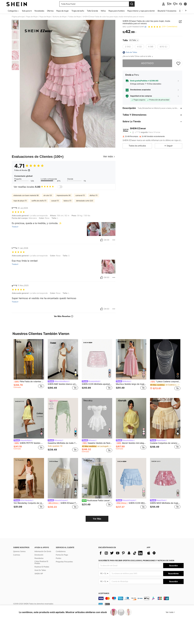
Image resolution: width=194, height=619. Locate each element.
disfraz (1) (93, 195)
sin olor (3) (47, 195)
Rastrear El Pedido (42, 567)
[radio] (128, 46)
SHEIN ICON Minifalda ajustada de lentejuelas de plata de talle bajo (97, 384)
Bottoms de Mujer (60, 17)
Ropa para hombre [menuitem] (117, 11)
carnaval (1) (80, 195)
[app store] (149, 554)
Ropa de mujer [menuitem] (62, 11)
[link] (169, 4)
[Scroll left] (182, 11)
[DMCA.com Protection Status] (107, 604)
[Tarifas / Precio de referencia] (135, 32)
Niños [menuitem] (103, 11)
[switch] (59, 186)
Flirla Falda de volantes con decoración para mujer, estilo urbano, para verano (29, 381)
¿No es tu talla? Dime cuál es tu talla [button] (137, 56)
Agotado (147, 63)
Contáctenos (61, 551)
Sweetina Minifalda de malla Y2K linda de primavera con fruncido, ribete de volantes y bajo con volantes (63, 443)
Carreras (16, 555)
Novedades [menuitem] (39, 11)
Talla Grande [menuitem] (92, 11)
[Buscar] (132, 4)
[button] (180, 4)
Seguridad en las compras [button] (141, 96)
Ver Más (97, 519)
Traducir (15, 227)
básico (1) (67, 201)
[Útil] (101, 240)
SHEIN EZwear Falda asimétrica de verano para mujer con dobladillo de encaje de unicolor (63, 503)
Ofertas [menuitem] (50, 11)
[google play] (154, 554)
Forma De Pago (62, 555)
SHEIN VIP (39, 574)
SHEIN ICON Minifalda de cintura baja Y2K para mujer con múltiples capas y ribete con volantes (131, 503)
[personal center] (163, 4)
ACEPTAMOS (103, 593)
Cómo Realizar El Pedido (41, 562)
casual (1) (55, 201)
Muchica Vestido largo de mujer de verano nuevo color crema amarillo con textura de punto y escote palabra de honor (131, 384)
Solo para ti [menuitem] (27, 11)
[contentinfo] (141, 598)
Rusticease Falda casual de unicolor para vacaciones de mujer (97, 500)
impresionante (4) (64, 195)
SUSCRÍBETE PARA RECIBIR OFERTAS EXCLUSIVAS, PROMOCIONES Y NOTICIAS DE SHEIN (136, 561)
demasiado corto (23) (84, 201)
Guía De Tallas (40, 570)
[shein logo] (16, 4)
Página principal (18, 17)
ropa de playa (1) (20, 201)
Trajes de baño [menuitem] (78, 11)
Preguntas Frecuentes (64, 562)
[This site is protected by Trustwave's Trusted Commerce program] (100, 604)
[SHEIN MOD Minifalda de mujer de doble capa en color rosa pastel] (165, 478)
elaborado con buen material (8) (26, 195)
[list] (121, 553)
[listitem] (28, 366)
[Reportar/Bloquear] (113, 240)
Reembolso (39, 558)
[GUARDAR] (178, 63)
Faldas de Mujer (74, 17)
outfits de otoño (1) (39, 201)
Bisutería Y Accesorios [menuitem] (167, 11)
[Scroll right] (186, 11)
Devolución (39, 555)
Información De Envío (43, 551)
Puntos (58, 558)
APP (148, 548)
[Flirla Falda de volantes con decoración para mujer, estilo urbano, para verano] (29, 359)
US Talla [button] (132, 40)
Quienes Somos (19, 551)
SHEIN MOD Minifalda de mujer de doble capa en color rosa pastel (165, 503)
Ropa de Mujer (32, 17)
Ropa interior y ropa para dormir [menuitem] (141, 11)
